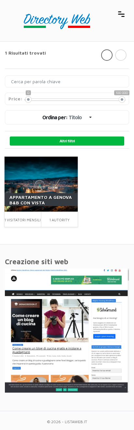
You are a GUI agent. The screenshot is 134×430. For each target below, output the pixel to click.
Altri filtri (67, 140)
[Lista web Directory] (60, 13)
